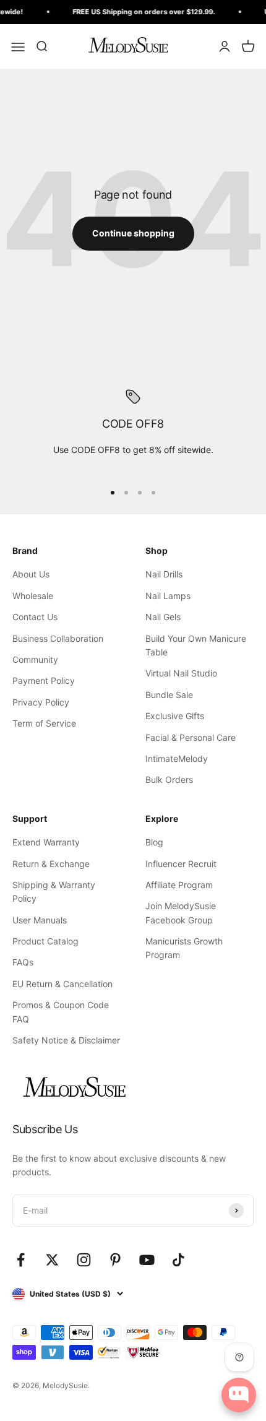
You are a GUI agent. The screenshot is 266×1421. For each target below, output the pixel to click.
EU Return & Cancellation (62, 983)
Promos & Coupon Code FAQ (60, 1012)
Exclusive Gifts (174, 715)
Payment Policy (43, 680)
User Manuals (39, 920)
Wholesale (32, 595)
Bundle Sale (169, 694)
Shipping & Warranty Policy (53, 891)
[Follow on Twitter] (52, 1259)
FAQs (22, 962)
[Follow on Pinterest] (115, 1259)
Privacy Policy (40, 702)
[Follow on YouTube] (147, 1259)
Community (35, 659)
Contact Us (35, 616)
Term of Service (44, 723)
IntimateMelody (176, 758)
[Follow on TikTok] (178, 1259)
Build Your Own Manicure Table (195, 645)
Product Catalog (45, 941)
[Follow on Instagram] (83, 1259)
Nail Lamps (168, 595)
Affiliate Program (179, 884)
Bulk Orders (169, 779)
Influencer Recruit (181, 863)
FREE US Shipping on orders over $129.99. (141, 11)
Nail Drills (163, 574)
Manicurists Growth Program (184, 948)
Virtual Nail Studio (181, 673)
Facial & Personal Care (190, 737)
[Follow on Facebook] (20, 1259)
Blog (154, 842)
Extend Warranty (46, 842)
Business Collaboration (57, 638)
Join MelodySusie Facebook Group (180, 913)
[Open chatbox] (238, 1395)
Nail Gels (163, 616)
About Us (30, 574)
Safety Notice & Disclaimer (66, 1040)
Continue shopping (133, 233)
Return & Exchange (51, 863)
